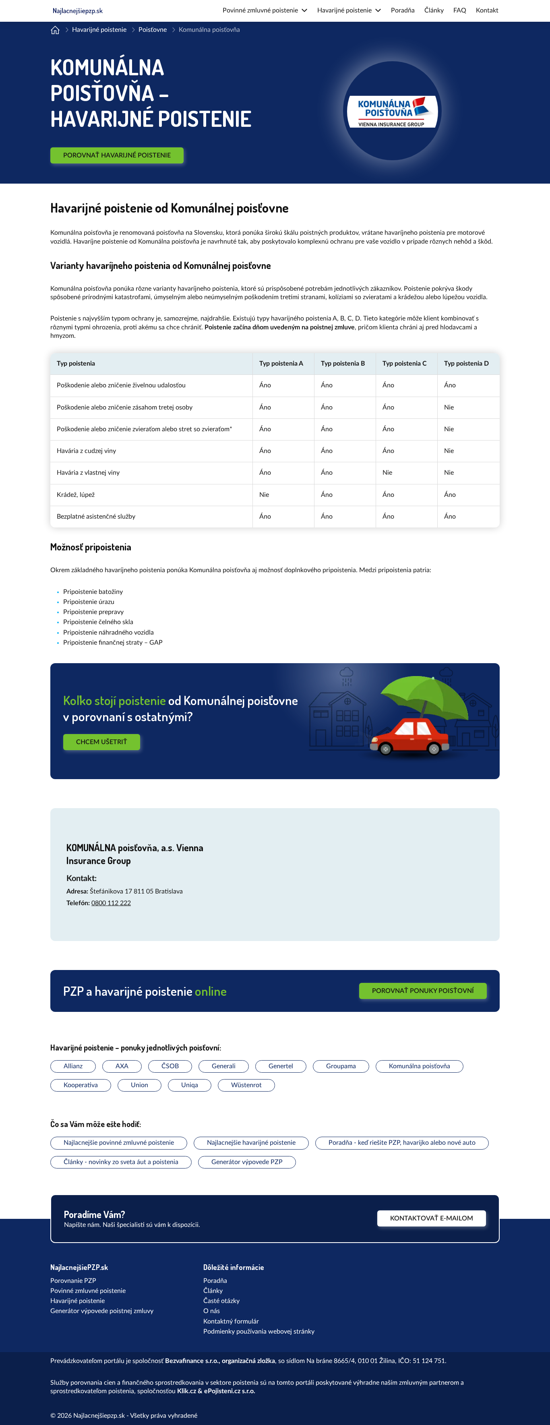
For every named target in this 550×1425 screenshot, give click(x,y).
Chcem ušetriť (101, 742)
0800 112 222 (111, 903)
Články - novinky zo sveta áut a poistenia (121, 1162)
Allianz (73, 1066)
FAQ (459, 10)
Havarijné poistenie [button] (344, 10)
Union (139, 1085)
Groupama (341, 1066)
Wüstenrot (246, 1085)
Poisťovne (153, 30)
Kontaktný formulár (231, 1321)
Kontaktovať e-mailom (431, 1218)
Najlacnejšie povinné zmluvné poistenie (119, 1143)
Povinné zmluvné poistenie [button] (260, 10)
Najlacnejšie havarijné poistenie (251, 1143)
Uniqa (189, 1085)
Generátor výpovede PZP (247, 1162)
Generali (224, 1066)
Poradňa (403, 10)
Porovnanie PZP (73, 1281)
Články (434, 10)
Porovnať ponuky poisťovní (423, 991)
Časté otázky (221, 1301)
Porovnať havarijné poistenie (117, 155)
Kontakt (487, 10)
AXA (122, 1066)
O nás (211, 1311)
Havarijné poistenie (99, 30)
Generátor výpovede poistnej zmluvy (101, 1311)
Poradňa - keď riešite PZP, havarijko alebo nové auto (402, 1143)
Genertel (281, 1066)
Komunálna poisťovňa (419, 1066)
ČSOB (170, 1066)
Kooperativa (81, 1085)
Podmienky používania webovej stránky (258, 1331)
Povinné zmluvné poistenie (88, 1291)
